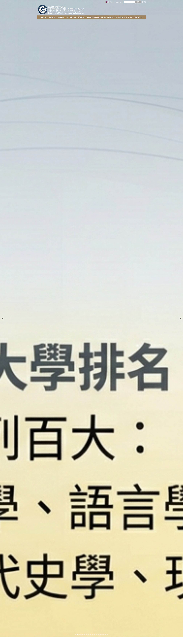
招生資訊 (137, 17)
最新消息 (43, 17)
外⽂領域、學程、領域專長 (75, 17)
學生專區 (61, 17)
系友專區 (110, 17)
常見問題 (129, 17)
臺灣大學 (118, 2)
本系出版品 (119, 17)
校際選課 (103, 17)
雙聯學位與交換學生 (93, 17)
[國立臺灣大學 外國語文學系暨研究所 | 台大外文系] (61, 9)
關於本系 (52, 17)
